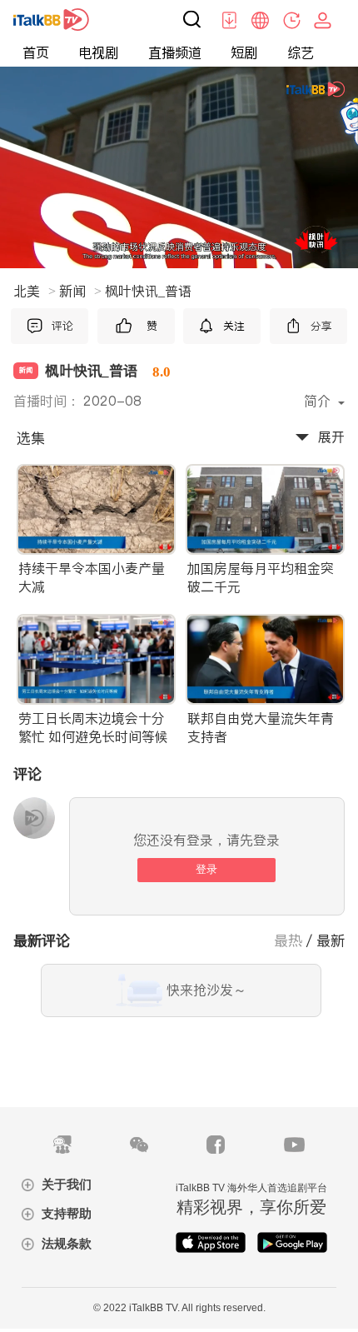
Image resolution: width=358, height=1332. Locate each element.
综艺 (300, 52)
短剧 (244, 52)
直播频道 (174, 52)
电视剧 (98, 52)
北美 (34, 291)
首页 (35, 52)
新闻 (80, 291)
